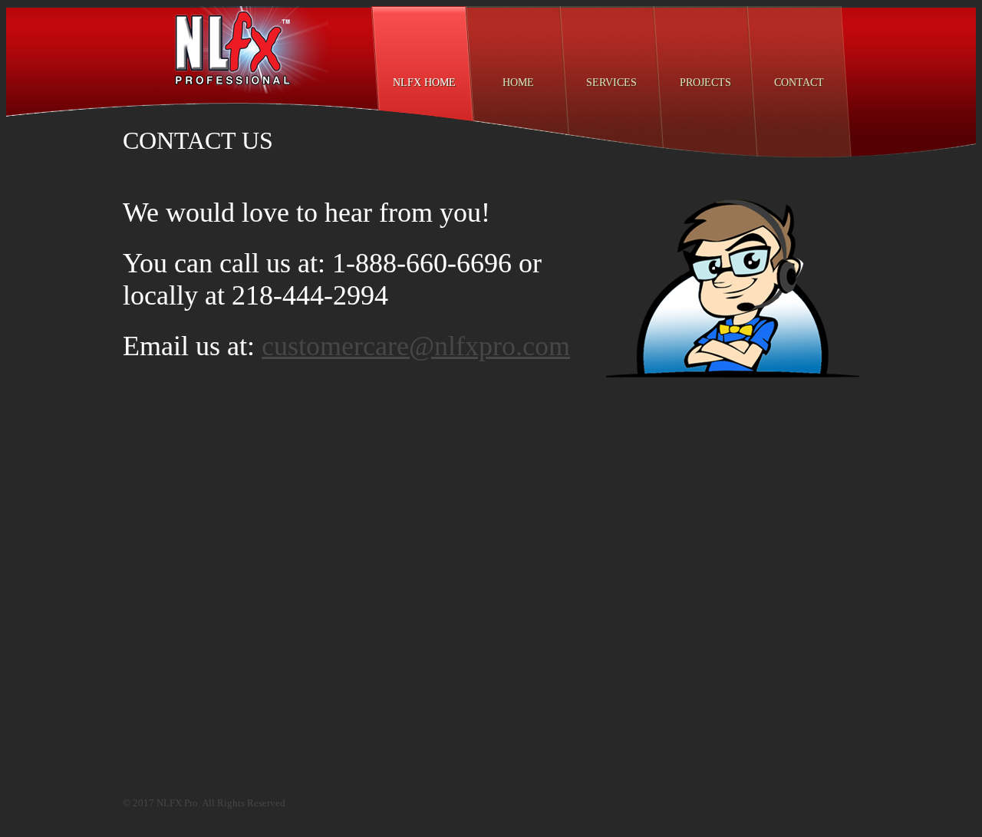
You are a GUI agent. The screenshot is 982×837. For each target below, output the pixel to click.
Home (518, 82)
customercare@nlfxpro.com (416, 346)
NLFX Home (424, 82)
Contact (799, 82)
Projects (705, 82)
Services (611, 82)
